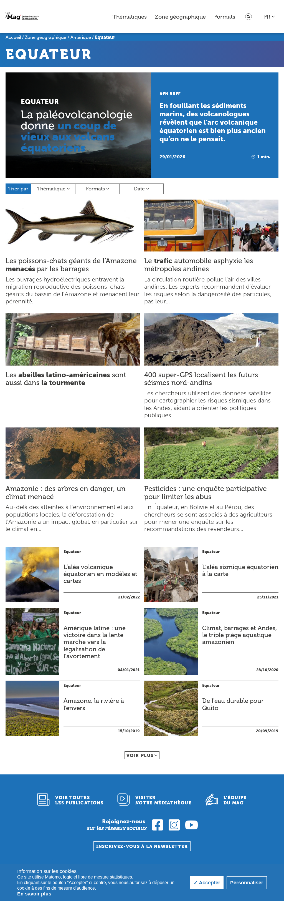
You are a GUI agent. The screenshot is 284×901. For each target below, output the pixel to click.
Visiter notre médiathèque (163, 800)
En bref (172, 93)
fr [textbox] (267, 16)
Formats (224, 16)
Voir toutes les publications (79, 800)
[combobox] (269, 16)
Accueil (13, 37)
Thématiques (130, 16)
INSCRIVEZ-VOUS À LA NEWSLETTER (142, 846)
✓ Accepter (207, 882)
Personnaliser (246, 882)
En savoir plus (34, 894)
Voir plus (140, 755)
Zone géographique (180, 16)
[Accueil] (22, 17)
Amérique (80, 37)
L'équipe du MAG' (235, 800)
